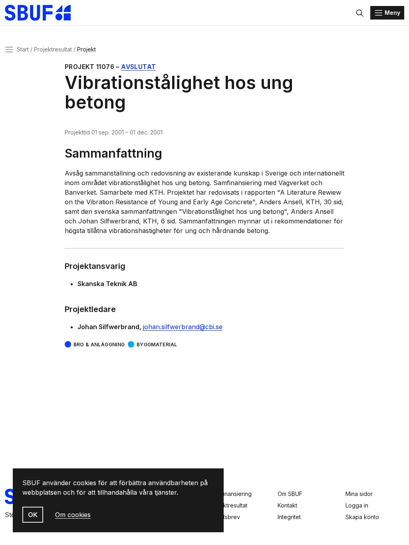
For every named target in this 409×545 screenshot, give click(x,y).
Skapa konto (362, 516)
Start (23, 49)
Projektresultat (53, 49)
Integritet (289, 516)
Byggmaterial (157, 345)
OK (33, 515)
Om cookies (73, 515)
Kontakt (287, 505)
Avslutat (138, 67)
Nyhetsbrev (224, 516)
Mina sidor (359, 493)
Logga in (356, 505)
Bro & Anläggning (99, 345)
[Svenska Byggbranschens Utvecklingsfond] (42, 13)
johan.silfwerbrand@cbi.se (182, 327)
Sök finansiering (230, 493)
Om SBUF (290, 493)
